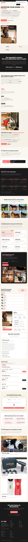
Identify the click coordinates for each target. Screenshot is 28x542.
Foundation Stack (3, 532)
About (11, 532)
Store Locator (11, 537)
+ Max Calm (19, 329)
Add (25, 294)
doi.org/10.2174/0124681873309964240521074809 (10, 193)
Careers (11, 535)
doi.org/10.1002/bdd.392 (7, 23)
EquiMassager (2, 534)
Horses (2, 0)
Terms (23, 540)
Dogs (5, 0)
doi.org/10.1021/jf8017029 (8, 192)
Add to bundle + (7, 329)
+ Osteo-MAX (15, 329)
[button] (6, 207)
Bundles (2, 533)
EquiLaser (2, 535)
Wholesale (11, 534)
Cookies (26, 540)
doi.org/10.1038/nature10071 (8, 22)
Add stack (24, 371)
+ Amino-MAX (15, 330)
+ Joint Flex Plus (23, 329)
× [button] (26, 1)
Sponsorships (11, 536)
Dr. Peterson (11, 533)
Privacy (21, 540)
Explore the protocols (10, 20)
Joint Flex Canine (3, 536)
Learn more (18, 4)
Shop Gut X (4, 20)
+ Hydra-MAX (19, 330)
